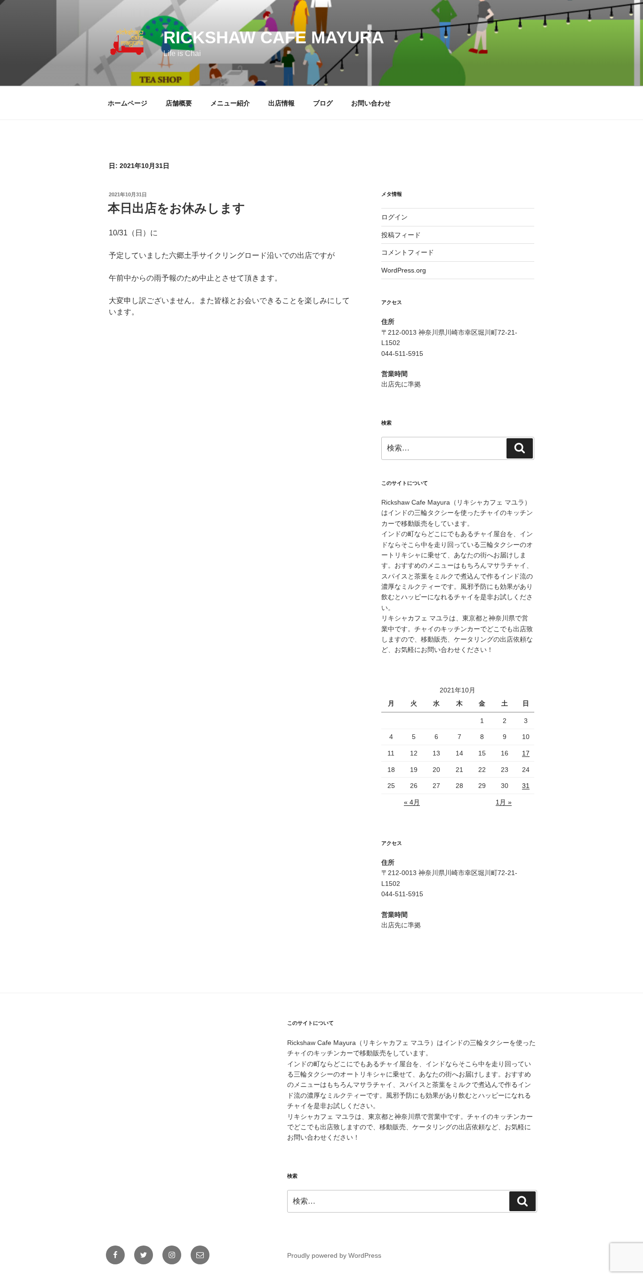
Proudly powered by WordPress (334, 1255)
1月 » (504, 802)
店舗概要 (179, 103)
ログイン (394, 217)
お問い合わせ (371, 103)
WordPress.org (403, 270)
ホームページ (127, 103)
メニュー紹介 (230, 103)
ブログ (323, 103)
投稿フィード (401, 235)
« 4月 (412, 802)
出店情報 (281, 103)
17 (526, 753)
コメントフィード (407, 252)
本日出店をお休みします (176, 208)
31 (526, 785)
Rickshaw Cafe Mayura (273, 37)
